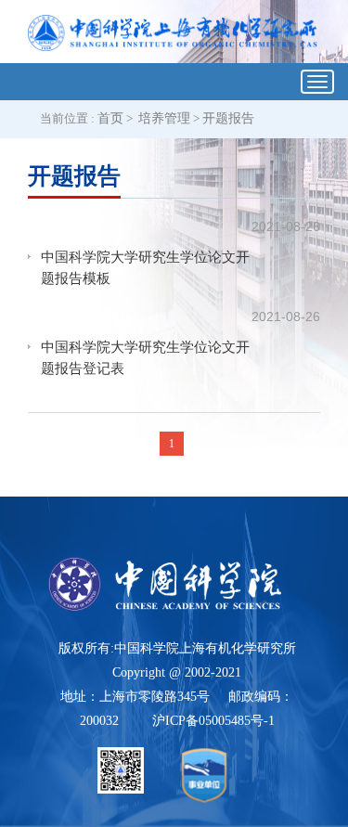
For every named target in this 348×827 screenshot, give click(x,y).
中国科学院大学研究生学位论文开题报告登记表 (145, 358)
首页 (110, 118)
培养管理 (164, 118)
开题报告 (228, 118)
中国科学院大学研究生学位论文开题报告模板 (145, 268)
